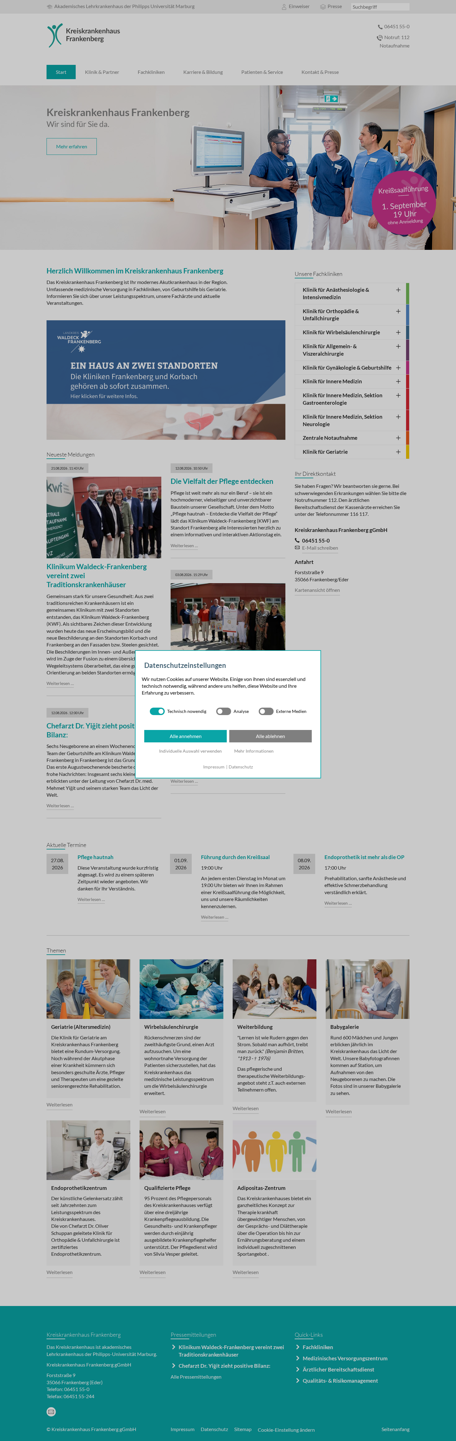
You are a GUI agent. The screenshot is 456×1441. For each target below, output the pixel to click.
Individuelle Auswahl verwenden (190, 751)
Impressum (214, 766)
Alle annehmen (186, 736)
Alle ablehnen (270, 736)
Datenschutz (241, 766)
